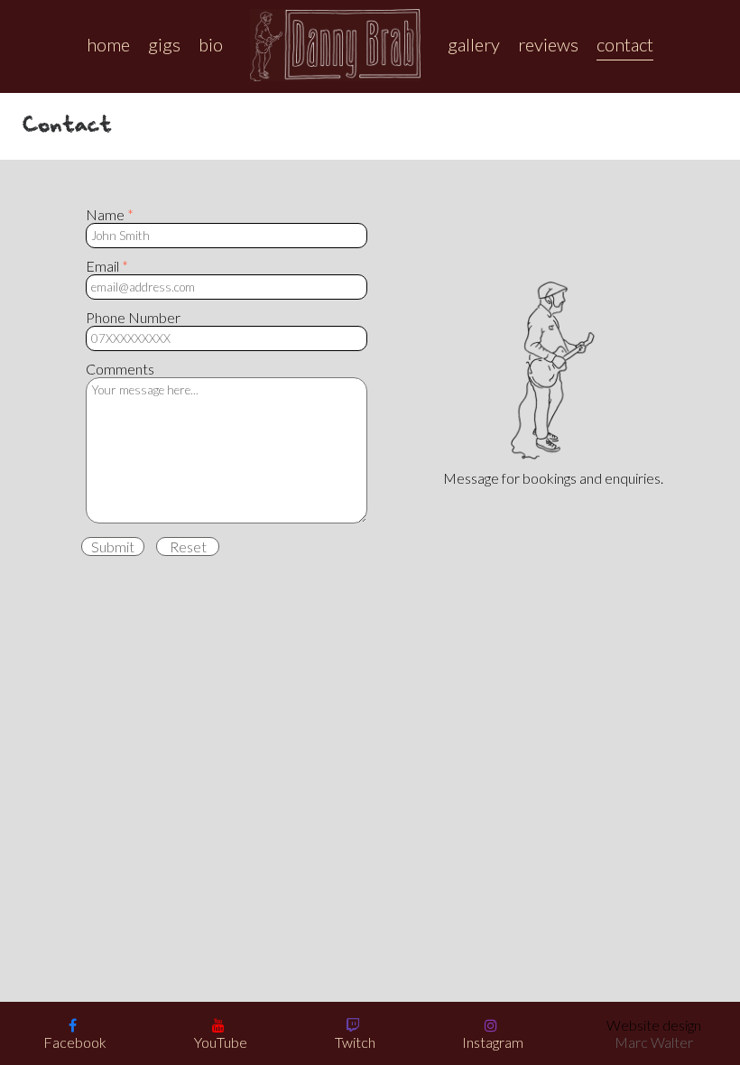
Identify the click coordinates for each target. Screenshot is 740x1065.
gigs (164, 44)
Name (105, 214)
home (108, 44)
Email (102, 265)
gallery (474, 44)
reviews (548, 44)
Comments (120, 368)
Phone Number (133, 317)
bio (211, 44)
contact (625, 44)
